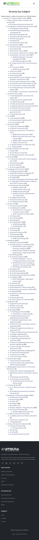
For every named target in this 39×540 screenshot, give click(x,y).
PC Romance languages (18, 175)
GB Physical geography (17, 35)
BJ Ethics (13, 401)
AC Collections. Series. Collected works (23, 387)
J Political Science (13, 94)
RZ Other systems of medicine (20, 299)
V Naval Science (12, 359)
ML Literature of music (17, 153)
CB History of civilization (18, 420)
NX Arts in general (16, 167)
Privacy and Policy (21, 534)
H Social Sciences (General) (19, 47)
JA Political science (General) (20, 100)
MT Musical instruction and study (21, 155)
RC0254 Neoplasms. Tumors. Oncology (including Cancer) (22, 260)
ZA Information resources (18, 379)
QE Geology (14, 220)
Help (2, 515)
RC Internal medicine (17, 257)
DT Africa (13, 432)
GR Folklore (13, 41)
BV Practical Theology (17, 410)
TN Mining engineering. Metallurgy (21, 350)
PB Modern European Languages (20, 173)
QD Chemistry (14, 218)
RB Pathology (14, 255)
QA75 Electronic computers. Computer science (22, 211)
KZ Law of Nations (16, 122)
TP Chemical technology (18, 352)
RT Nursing (13, 291)
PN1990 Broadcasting (20, 192)
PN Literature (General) (17, 185)
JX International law (16, 114)
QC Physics (13, 216)
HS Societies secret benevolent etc (22, 83)
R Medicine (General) (17, 242)
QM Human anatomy (17, 232)
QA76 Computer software (21, 214)
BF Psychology (14, 399)
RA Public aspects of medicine (20, 244)
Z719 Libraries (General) (17, 377)
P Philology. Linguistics (17, 171)
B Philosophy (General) (17, 397)
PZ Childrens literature (17, 202)
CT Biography (14, 422)
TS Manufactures (15, 355)
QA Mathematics (15, 208)
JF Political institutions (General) (21, 104)
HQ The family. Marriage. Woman (21, 81)
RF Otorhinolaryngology (17, 273)
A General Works (12, 385)
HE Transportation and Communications (23, 63)
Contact (3, 518)
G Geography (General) (18, 28)
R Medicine (10, 240)
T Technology (11, 310)
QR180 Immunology (19, 238)
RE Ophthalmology (16, 271)
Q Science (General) (17, 206)
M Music (12, 151)
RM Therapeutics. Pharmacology (20, 287)
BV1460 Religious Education (22, 412)
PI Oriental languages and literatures (22, 179)
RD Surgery (13, 269)
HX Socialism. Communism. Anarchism (22, 92)
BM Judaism (14, 405)
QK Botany (13, 228)
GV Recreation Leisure (17, 43)
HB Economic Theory (16, 51)
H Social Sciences (13, 45)
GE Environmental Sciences (19, 37)
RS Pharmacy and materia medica (21, 289)
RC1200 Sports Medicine (21, 267)
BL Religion (13, 403)
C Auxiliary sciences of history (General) (23, 416)
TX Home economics (17, 357)
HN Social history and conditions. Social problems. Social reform (23, 78)
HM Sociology (14, 75)
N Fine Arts (10, 157)
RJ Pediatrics (14, 277)
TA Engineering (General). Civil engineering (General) (20, 317)
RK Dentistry (14, 283)
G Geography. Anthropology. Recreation (20, 26)
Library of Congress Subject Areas (15, 18)
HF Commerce (15, 67)
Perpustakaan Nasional (8, 498)
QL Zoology (13, 230)
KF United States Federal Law (19, 120)
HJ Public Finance (15, 73)
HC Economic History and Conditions (22, 53)
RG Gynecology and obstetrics (20, 275)
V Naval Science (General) (18, 361)
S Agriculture (11, 302)
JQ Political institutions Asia (19, 108)
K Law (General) (15, 118)
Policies (3, 521)
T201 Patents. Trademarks (21, 314)
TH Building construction (18, 336)
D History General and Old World (17, 424)
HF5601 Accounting (19, 69)
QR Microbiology (15, 236)
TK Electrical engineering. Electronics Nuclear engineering (22, 343)
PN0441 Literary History (20, 189)
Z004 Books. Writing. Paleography (21, 371)
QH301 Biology (17, 224)
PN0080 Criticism (18, 187)
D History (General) (16, 426)
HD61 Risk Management (20, 61)
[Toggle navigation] (34, 4)
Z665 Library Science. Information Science (24, 373)
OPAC (3, 481)
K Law (9, 116)
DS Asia (12, 430)
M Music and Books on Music (16, 149)
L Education (11, 124)
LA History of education (17, 128)
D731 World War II (18, 428)
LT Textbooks (14, 147)
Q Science (10, 204)
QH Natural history (16, 222)
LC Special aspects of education (21, 145)
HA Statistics (14, 49)
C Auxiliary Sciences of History (17, 414)
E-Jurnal (3, 478)
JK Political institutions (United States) (23, 106)
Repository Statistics (7, 485)
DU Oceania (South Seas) (18, 434)
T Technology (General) (18, 312)
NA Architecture (15, 163)
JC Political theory (16, 102)
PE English (13, 177)
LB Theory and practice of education (22, 130)
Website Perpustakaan (8, 475)
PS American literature (17, 200)
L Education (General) (17, 126)
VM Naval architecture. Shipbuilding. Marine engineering (22, 364)
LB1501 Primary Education (21, 134)
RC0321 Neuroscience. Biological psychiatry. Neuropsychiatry (23, 264)
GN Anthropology (15, 39)
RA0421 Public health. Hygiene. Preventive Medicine (23, 248)
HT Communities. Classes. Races (21, 86)
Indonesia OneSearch (7, 501)
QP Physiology (14, 234)
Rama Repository (6, 495)
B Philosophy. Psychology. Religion (18, 395)
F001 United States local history (20, 24)
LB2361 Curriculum (18, 143)
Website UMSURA (6, 471)
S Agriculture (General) (17, 304)
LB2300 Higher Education (21, 140)
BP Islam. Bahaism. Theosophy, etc (21, 408)
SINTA (3, 505)
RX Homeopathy (15, 297)
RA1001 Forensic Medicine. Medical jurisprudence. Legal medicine (24, 252)
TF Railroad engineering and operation (22, 332)
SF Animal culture (15, 308)
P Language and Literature (16, 169)
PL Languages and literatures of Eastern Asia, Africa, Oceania (23, 182)
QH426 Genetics (18, 226)
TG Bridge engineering (17, 334)
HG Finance (13, 71)
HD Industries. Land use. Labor (19, 55)
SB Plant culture (15, 306)
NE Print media (14, 165)
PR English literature (16, 198)
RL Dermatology (15, 285)
